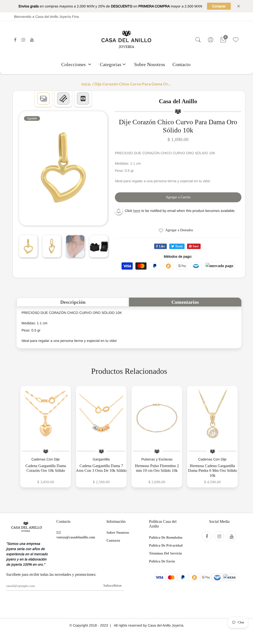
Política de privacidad (166, 545)
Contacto (181, 64)
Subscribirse (112, 585)
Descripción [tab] (72, 302)
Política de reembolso (165, 537)
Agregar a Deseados (179, 230)
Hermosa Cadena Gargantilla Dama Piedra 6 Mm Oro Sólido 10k (212, 470)
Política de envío (162, 561)
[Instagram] (23, 40)
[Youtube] (32, 40)
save (196, 246)
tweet (179, 246)
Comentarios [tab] (185, 302)
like (162, 246)
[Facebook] (15, 40)
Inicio (86, 84)
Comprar (219, 6)
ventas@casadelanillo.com (75, 537)
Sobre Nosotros (149, 64)
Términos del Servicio (165, 553)
